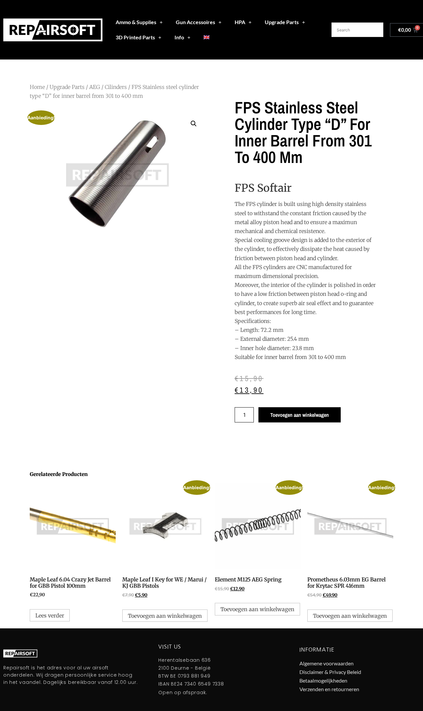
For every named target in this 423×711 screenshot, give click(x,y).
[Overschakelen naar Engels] (206, 37)
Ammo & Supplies (136, 22)
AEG (94, 87)
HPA (240, 22)
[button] (194, 124)
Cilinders (116, 87)
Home (37, 87)
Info (179, 37)
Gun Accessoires (195, 22)
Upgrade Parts (282, 22)
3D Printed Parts (135, 37)
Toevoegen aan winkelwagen (299, 414)
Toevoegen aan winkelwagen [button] (165, 615)
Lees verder (49, 615)
